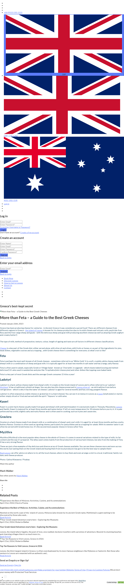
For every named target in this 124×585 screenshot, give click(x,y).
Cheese (3, 348)
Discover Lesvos (11, 280)
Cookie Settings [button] (112, 582)
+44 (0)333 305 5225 (13, 12)
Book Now (8, 278)
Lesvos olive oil (83, 387)
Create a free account (29, 232)
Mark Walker (22, 475)
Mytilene (4, 387)
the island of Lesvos (34, 330)
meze (100, 394)
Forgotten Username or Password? (15, 227)
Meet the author (7, 464)
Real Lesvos (5, 453)
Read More (82, 580)
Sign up (4, 255)
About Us (8, 285)
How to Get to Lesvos (13, 283)
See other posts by (8, 475)
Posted (11, 324)
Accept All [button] (121, 582)
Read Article (5, 517)
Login (3, 230)
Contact (7, 287)
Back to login (5, 257)
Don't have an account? (10, 232)
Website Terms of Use (36, 582)
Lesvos (119, 407)
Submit (4, 271)
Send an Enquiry (7, 565)
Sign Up (17, 565)
